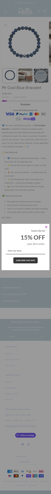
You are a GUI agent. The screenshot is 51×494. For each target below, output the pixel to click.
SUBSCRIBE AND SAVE (25, 260)
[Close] (46, 227)
